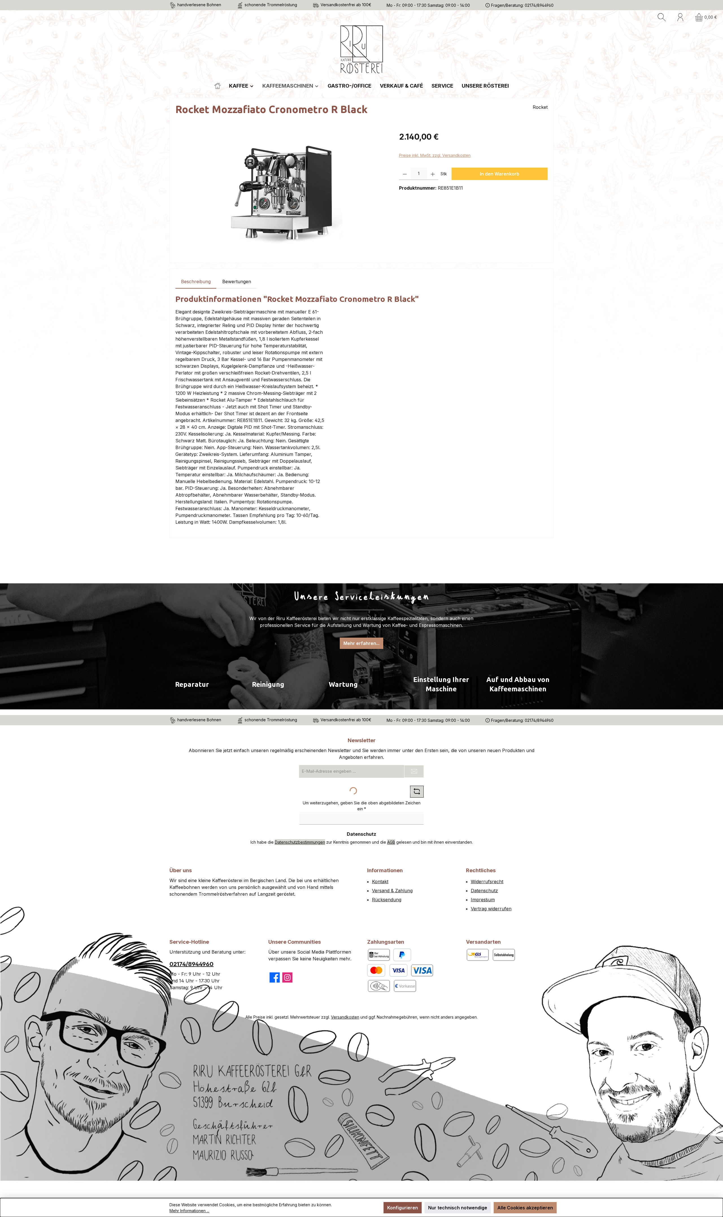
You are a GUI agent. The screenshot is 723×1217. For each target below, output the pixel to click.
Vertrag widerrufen (491, 908)
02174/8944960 (191, 964)
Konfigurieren (402, 1207)
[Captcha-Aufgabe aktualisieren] (417, 792)
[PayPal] (402, 955)
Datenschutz (484, 890)
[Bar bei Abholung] (378, 955)
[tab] (195, 281)
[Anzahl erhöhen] (433, 174)
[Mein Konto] (680, 17)
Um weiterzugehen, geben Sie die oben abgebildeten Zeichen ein (362, 805)
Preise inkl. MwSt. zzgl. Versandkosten (435, 155)
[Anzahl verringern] (405, 174)
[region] (281, 191)
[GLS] (477, 955)
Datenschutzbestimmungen (300, 842)
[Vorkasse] (404, 986)
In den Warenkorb (499, 174)
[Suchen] (662, 17)
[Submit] (414, 771)
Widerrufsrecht (487, 881)
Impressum (483, 899)
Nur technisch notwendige (457, 1207)
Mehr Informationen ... (189, 1210)
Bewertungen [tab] (236, 281)
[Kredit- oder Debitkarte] (387, 970)
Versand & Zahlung (392, 890)
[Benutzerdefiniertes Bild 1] (422, 970)
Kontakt (380, 881)
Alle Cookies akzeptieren (525, 1207)
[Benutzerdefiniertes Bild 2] (378, 986)
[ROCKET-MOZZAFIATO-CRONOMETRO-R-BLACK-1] (281, 191)
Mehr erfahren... (361, 643)
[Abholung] (503, 955)
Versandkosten (345, 1017)
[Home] (217, 85)
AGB (391, 842)
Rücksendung (386, 899)
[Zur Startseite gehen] (361, 49)
